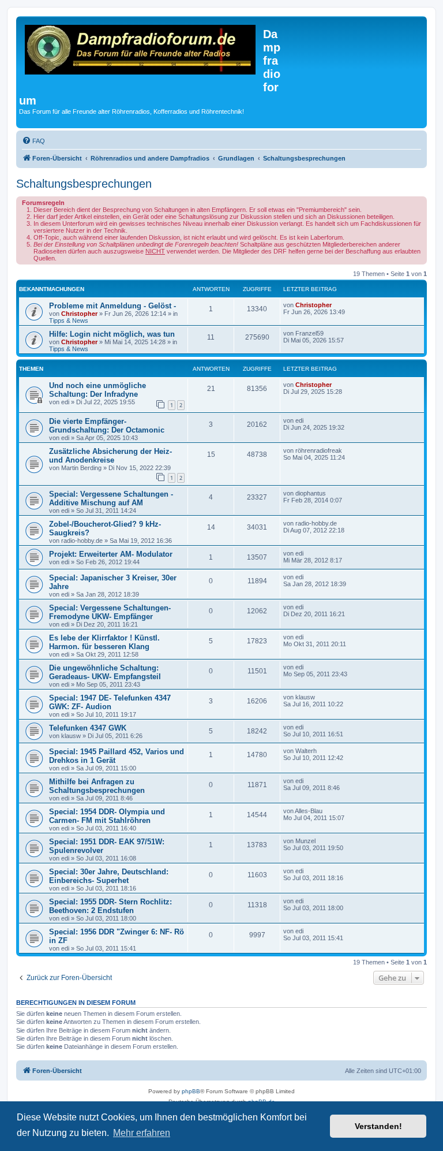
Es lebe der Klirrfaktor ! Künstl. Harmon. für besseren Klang (104, 642)
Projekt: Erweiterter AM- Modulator (110, 554)
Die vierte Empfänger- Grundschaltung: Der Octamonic (106, 425)
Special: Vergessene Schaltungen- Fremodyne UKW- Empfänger (110, 612)
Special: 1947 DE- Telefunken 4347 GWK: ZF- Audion (110, 702)
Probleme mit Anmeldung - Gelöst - (112, 305)
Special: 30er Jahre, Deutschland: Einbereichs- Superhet (108, 876)
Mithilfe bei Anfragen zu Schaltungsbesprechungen (97, 786)
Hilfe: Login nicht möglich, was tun (112, 334)
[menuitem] (33, 141)
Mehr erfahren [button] (141, 1133)
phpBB (191, 1091)
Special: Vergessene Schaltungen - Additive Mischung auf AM (111, 498)
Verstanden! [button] (378, 1126)
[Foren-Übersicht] (141, 51)
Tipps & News (68, 320)
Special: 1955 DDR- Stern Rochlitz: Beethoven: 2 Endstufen (110, 906)
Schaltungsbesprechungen (84, 183)
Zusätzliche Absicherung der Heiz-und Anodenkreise (110, 455)
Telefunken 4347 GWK (87, 728)
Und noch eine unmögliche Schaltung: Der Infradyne (97, 389)
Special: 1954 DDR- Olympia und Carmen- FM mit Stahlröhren (107, 816)
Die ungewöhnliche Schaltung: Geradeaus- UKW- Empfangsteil (105, 672)
